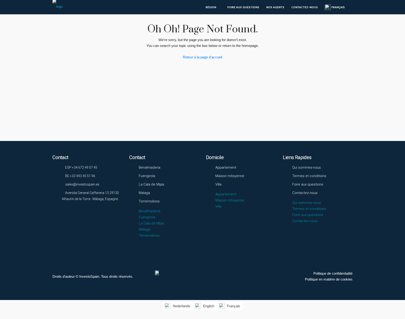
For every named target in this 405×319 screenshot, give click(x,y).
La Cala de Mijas (151, 184)
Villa (218, 184)
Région (211, 7)
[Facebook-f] (58, 216)
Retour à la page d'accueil (202, 57)
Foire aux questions (243, 7)
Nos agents (275, 7)
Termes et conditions (309, 176)
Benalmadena (149, 167)
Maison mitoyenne (229, 176)
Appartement (225, 167)
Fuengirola (147, 176)
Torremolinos (149, 201)
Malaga (144, 193)
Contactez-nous (304, 7)
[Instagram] (76, 216)
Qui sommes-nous (306, 167)
